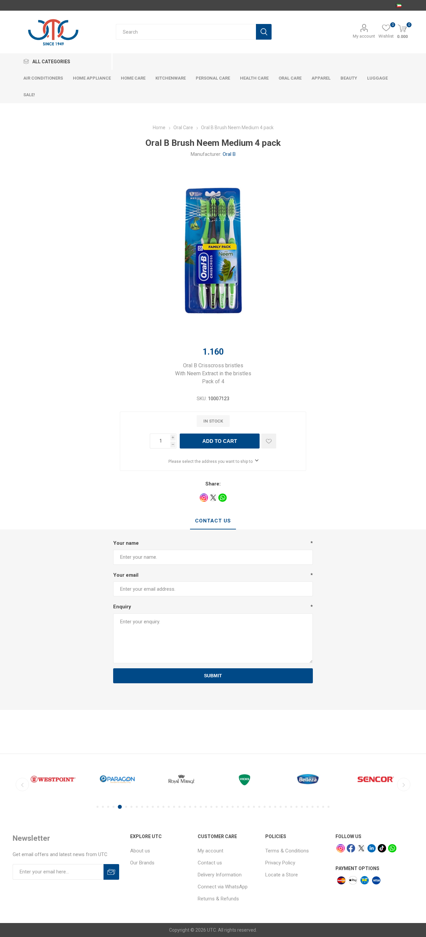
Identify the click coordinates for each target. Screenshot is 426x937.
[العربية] (398, 5)
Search (264, 32)
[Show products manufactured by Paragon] (117, 779)
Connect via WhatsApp (223, 887)
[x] (361, 848)
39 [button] (302, 807)
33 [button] (270, 807)
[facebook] (351, 848)
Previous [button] (22, 784)
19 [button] (195, 807)
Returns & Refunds (218, 899)
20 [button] (201, 807)
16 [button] (179, 807)
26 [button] (233, 807)
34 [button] (275, 807)
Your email (125, 575)
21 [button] (206, 807)
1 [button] (98, 807)
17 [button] (185, 807)
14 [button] (169, 807)
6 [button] (126, 807)
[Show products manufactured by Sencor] (374, 779)
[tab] (213, 521)
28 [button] (243, 807)
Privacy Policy (280, 863)
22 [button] (211, 807)
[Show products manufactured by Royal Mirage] (181, 779)
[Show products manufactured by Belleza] (310, 779)
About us (140, 851)
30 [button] (254, 807)
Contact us (210, 863)
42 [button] (318, 807)
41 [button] (313, 807)
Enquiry (122, 607)
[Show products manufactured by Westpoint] (53, 779)
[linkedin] (371, 848)
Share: (213, 484)
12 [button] (158, 807)
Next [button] (403, 784)
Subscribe (111, 872)
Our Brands (142, 863)
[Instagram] (340, 848)
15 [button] (174, 807)
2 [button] (103, 807)
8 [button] (137, 807)
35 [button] (281, 807)
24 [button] (222, 807)
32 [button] (265, 807)
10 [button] (147, 807)
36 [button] (286, 807)
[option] (53, 779)
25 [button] (227, 807)
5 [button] (120, 807)
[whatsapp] (392, 848)
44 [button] (328, 807)
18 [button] (190, 807)
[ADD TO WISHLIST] (268, 441)
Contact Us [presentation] (213, 521)
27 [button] (238, 807)
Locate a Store (281, 875)
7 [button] (131, 807)
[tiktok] (382, 848)
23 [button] (217, 807)
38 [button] (297, 807)
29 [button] (249, 807)
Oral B (229, 154)
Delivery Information (220, 875)
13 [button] (163, 807)
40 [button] (307, 807)
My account (364, 36)
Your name (126, 543)
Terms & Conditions (287, 851)
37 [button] (291, 807)
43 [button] (323, 807)
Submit (213, 675)
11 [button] (153, 807)
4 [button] (113, 807)
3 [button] (108, 807)
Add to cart (219, 441)
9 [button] (142, 807)
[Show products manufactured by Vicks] (246, 779)
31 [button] (259, 807)
